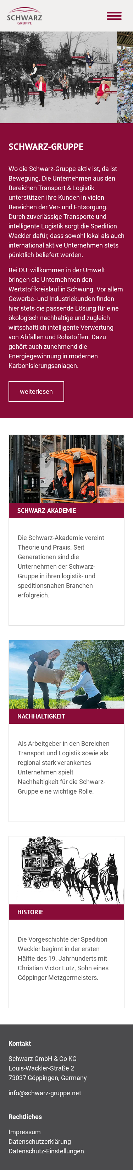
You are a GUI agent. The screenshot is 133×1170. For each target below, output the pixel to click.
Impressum (25, 1132)
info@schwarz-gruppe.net (45, 1093)
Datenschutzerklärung (40, 1141)
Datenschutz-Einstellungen (46, 1151)
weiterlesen (36, 391)
